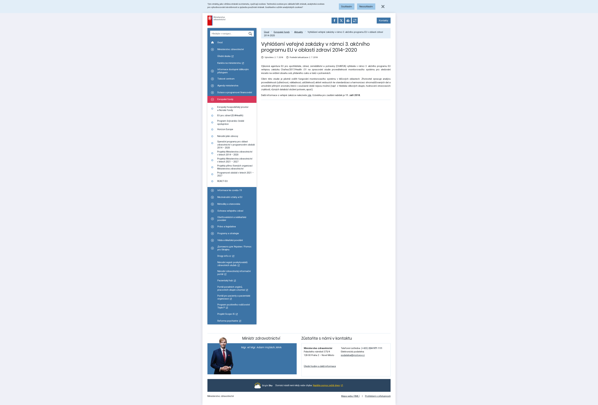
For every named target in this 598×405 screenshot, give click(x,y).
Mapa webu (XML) (350, 396)
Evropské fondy (282, 31)
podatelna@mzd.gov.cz (353, 355)
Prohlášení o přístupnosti (378, 396)
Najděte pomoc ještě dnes (326, 385)
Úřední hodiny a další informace (320, 366)
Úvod (266, 31)
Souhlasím (346, 6)
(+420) (371, 348)
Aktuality (298, 31)
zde (309, 95)
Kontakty (383, 20)
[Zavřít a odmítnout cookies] (383, 7)
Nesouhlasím (366, 6)
